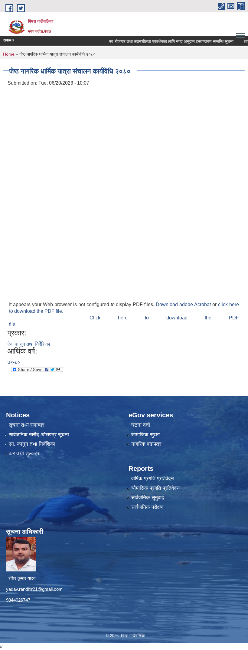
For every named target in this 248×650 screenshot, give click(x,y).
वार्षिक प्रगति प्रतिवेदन (152, 478)
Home (9, 54)
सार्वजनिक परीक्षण (147, 507)
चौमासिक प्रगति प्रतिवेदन (155, 488)
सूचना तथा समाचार (26, 425)
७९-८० (14, 362)
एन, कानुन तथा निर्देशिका (32, 444)
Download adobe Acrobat (184, 304)
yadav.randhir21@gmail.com (34, 589)
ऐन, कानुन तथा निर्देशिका (29, 344)
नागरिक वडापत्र (146, 444)
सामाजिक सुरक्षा (145, 435)
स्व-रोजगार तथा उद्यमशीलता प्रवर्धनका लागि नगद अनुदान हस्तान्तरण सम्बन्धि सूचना (162, 41)
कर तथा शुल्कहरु (25, 453)
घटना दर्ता (140, 425)
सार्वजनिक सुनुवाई (147, 497)
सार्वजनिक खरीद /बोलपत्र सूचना (39, 435)
